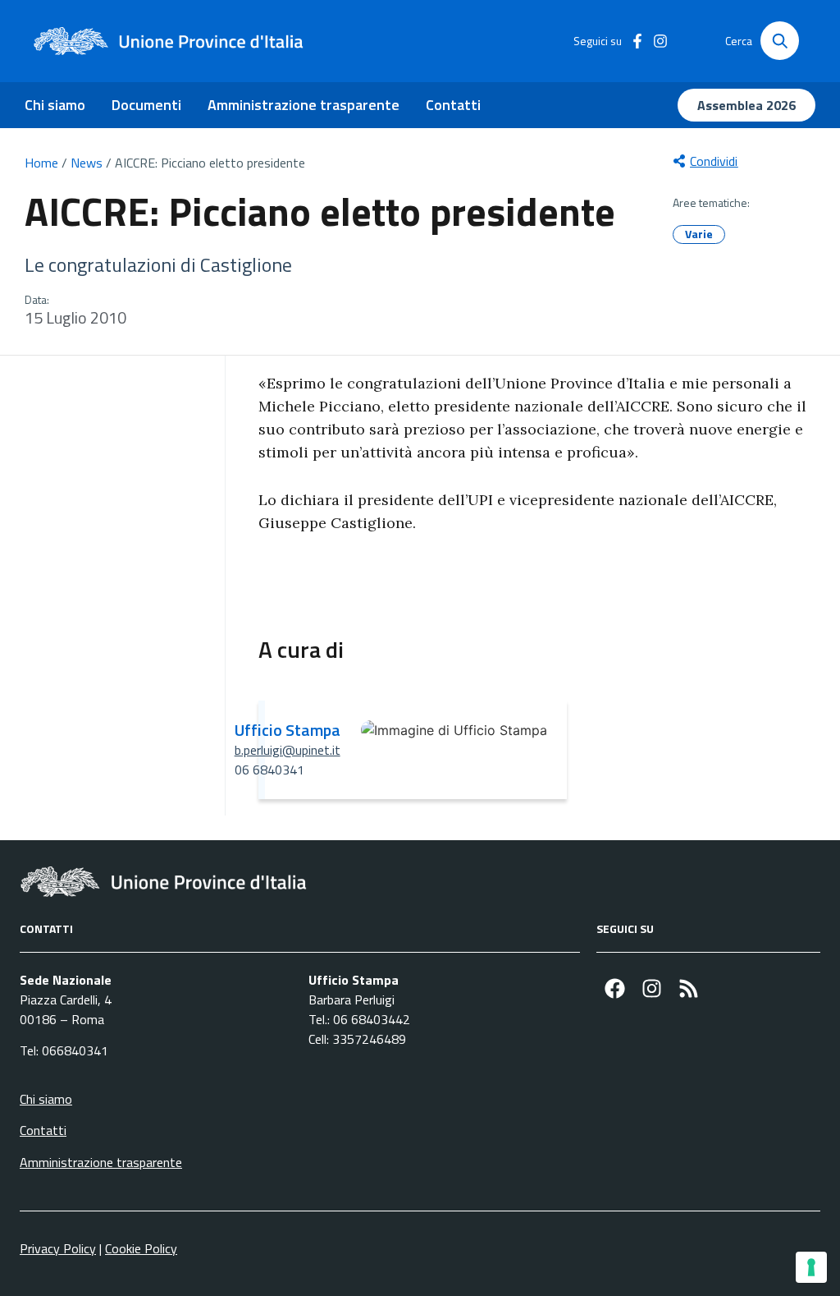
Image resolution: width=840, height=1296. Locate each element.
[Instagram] (651, 988)
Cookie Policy (141, 1248)
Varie (699, 233)
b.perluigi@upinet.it (287, 750)
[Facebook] (614, 988)
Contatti (453, 105)
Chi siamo (55, 105)
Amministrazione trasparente (303, 105)
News (87, 162)
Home (41, 162)
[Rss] (688, 988)
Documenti (146, 105)
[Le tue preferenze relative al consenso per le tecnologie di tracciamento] (811, 1267)
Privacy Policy (58, 1248)
